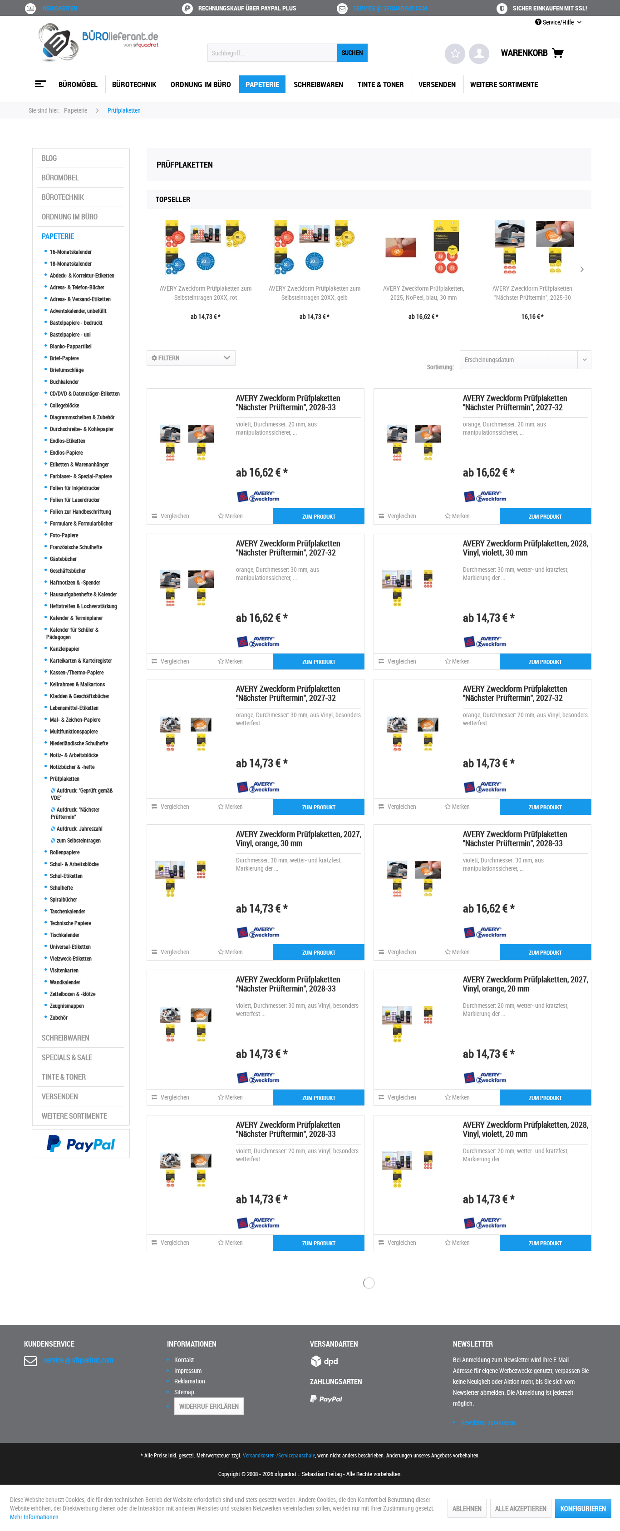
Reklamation (189, 1381)
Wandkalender (64, 982)
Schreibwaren (65, 1038)
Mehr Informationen (34, 1516)
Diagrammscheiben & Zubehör (82, 417)
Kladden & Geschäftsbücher (79, 695)
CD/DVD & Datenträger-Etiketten (84, 393)
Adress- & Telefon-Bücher (76, 287)
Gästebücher (63, 558)
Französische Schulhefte (75, 546)
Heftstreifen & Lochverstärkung (83, 605)
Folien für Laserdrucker (74, 499)
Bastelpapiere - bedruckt (76, 322)
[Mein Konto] (479, 54)
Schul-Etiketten (66, 875)
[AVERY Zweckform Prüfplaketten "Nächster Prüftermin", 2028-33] (185, 443)
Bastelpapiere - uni (70, 334)
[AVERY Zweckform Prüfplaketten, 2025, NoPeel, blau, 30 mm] (423, 247)
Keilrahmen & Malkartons (77, 684)
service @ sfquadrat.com (390, 8)
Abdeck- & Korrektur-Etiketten (81, 275)
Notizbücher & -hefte (71, 766)
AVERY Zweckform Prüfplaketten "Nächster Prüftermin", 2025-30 (532, 293)
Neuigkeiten (60, 8)
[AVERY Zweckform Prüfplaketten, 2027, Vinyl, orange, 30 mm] (185, 879)
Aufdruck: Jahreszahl (77, 828)
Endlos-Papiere (66, 452)
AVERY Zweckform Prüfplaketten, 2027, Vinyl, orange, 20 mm (525, 984)
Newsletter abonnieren (487, 1422)
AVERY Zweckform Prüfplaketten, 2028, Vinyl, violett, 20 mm (525, 1129)
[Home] (39, 80)
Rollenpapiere (64, 852)
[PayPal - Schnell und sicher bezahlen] (81, 1143)
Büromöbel (60, 178)
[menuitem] (287, 53)
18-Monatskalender (70, 263)
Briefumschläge (66, 369)
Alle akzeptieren (520, 1508)
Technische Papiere (70, 923)
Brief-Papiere (64, 358)
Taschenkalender (67, 911)
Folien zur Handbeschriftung (80, 511)
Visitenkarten (64, 970)
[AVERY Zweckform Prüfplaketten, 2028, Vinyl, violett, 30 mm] (412, 588)
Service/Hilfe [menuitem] (558, 22)
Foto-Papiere (63, 535)
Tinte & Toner (64, 1077)
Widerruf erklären (209, 1406)
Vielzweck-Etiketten (70, 958)
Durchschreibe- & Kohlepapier (81, 428)
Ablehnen (467, 1508)
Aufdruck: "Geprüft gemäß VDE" (82, 794)
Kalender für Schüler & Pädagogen (72, 633)
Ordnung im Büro (70, 217)
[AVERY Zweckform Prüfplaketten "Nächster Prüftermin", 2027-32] (412, 443)
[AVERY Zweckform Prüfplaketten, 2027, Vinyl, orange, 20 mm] (412, 1024)
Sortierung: (440, 366)
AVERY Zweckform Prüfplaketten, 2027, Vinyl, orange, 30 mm (298, 838)
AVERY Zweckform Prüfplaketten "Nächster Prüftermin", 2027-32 (515, 402)
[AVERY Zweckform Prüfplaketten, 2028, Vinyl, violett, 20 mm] (412, 1169)
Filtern (168, 357)
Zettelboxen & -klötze (72, 993)
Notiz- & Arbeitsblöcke (73, 754)
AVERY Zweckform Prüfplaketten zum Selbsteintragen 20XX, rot (205, 293)
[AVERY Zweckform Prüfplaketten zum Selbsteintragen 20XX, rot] (205, 247)
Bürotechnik (63, 197)
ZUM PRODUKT (318, 516)
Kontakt (184, 1359)
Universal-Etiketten (70, 946)
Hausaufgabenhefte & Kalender (83, 594)
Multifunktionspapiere (73, 731)
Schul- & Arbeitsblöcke (73, 863)
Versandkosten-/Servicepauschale (279, 1455)
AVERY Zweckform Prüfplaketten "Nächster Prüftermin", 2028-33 (288, 402)
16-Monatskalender (70, 251)
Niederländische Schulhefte (78, 743)
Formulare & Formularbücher (81, 523)
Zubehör (58, 1017)
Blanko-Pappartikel (70, 346)
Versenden (60, 1096)
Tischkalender (64, 934)
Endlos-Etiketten (67, 440)
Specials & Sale (67, 1057)
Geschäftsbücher (67, 570)
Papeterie (58, 236)
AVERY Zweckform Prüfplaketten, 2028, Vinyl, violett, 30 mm (525, 548)
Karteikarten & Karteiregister (80, 660)
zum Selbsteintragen (76, 840)
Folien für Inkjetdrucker (74, 487)
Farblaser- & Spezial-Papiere (80, 476)
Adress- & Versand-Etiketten (80, 298)
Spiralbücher (63, 899)
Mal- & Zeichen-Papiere (74, 719)
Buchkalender (64, 381)
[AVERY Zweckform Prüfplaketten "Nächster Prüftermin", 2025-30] (532, 247)
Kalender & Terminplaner (76, 617)
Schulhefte (61, 887)
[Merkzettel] (455, 54)
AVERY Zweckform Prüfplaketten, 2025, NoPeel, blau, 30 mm (423, 293)
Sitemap (184, 1391)
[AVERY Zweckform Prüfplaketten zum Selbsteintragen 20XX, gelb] (314, 247)
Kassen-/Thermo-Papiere (76, 672)
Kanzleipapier (64, 648)
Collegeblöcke (64, 405)
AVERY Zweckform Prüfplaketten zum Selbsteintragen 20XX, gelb (314, 293)
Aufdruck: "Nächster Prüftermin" (75, 813)
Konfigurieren (583, 1508)
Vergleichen (174, 515)
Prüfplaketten (64, 778)
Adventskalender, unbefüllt (78, 310)
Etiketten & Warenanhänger (79, 464)
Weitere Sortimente (74, 1116)
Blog (49, 158)
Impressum (188, 1370)
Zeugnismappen (66, 1005)
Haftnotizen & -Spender (74, 582)
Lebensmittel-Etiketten (73, 707)
